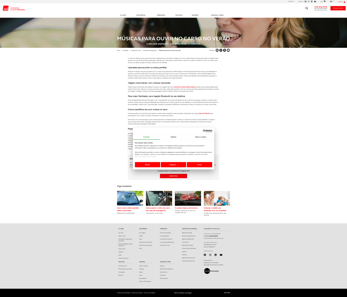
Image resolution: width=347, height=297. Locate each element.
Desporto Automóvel (189, 229)
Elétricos (120, 275)
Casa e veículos (143, 266)
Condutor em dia (136, 50)
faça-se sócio (338, 8)
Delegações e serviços (210, 244)
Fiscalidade (121, 272)
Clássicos (121, 252)
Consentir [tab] (146, 137)
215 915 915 (320, 7)
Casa (140, 239)
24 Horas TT (185, 242)
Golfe (120, 255)
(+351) (211, 236)
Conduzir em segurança (150, 50)
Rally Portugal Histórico (189, 236)
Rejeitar (147, 164)
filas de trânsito (204, 113)
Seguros (142, 262)
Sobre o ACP (121, 236)
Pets (140, 248)
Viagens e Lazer (165, 262)
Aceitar (199, 164)
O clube (121, 229)
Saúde (141, 236)
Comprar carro (122, 266)
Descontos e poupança (145, 245)
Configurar (172, 164)
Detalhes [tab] (173, 137)
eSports (184, 251)
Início (118, 50)
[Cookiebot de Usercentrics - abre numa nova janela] (204, 131)
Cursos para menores (166, 239)
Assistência (143, 229)
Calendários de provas (188, 261)
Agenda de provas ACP (188, 258)
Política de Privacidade (123, 293)
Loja (321, 1)
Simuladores (142, 278)
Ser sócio (120, 233)
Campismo (163, 275)
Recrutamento (208, 260)
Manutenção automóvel (125, 269)
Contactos (291, 1)
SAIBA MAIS (173, 176)
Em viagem (142, 233)
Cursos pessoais (164, 236)
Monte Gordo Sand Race (189, 248)
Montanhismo (164, 278)
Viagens (162, 266)
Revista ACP (121, 249)
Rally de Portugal (187, 233)
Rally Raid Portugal (187, 245)
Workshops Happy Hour (166, 269)
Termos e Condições (149, 293)
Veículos (121, 262)
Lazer (140, 275)
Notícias (184, 254)
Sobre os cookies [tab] (200, 137)
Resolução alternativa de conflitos (213, 265)
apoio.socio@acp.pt (209, 247)
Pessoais (141, 269)
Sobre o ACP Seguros (145, 281)
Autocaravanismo (123, 258)
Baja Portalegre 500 (188, 239)
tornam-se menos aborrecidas (184, 87)
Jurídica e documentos (145, 242)
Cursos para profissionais (167, 242)
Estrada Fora (163, 272)
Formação (125, 50)
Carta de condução (165, 233)
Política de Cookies (137, 293)
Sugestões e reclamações (211, 262)
